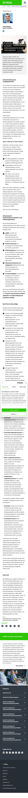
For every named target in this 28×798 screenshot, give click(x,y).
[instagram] (22, 753)
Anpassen (13, 414)
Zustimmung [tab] (5, 386)
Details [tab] (14, 386)
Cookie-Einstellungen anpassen (9, 788)
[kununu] (7, 753)
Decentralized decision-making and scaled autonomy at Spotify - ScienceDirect (12, 619)
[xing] (10, 753)
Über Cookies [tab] (23, 386)
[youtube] (4, 753)
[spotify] (19, 753)
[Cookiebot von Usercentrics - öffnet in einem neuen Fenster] (17, 383)
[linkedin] (16, 753)
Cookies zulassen (14, 410)
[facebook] (13, 753)
